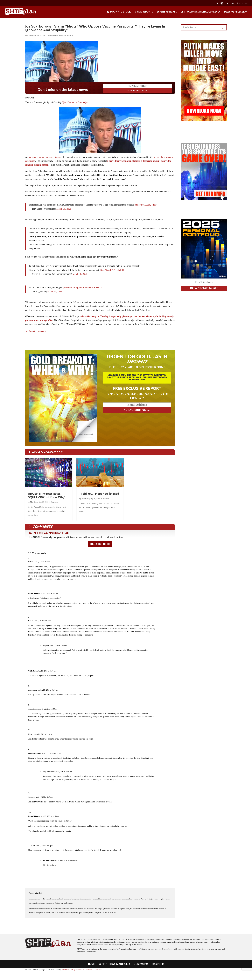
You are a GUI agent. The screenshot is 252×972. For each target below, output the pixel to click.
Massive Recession (235, 12)
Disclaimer (98, 970)
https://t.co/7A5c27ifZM (146, 204)
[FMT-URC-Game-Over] (204, 199)
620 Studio (66, 970)
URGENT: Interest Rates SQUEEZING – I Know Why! (46, 495)
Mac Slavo (34, 502)
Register (243, 3)
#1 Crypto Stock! (120, 12)
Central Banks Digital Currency (200, 12)
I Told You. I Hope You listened (99, 493)
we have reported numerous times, (44, 157)
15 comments (68, 35)
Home (91, 964)
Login (232, 3)
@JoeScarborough (71, 287)
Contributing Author (34, 35)
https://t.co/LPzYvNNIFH (112, 270)
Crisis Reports (144, 12)
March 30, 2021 (63, 209)
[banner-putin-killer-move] (204, 120)
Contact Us (141, 964)
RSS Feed (158, 964)
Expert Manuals (167, 12)
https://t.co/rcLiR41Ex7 (91, 287)
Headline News (57, 35)
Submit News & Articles (115, 964)
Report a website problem (82, 970)
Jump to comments (37, 331)
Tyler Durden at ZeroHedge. (75, 102)
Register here (100, 544)
